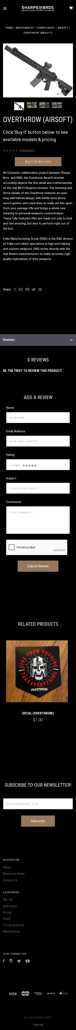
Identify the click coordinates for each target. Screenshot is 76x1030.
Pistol (6, 918)
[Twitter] (19, 961)
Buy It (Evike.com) (38, 162)
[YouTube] (28, 961)
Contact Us (10, 880)
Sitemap (38, 1024)
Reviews (9, 340)
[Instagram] (11, 961)
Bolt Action (10, 906)
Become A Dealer (14, 873)
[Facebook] (4, 961)
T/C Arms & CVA (13, 925)
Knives (7, 912)
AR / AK (8, 899)
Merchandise (11, 931)
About (7, 867)
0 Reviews (27, 150)
